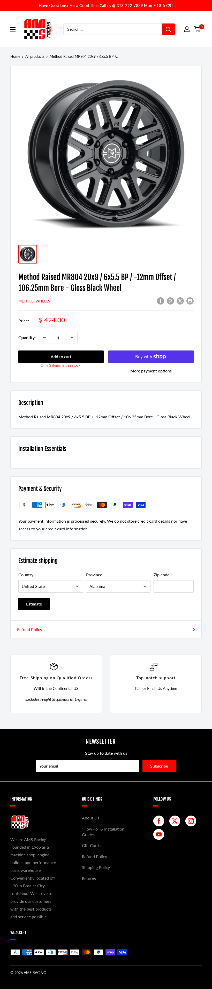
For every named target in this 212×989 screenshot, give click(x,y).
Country (25, 574)
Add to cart (61, 356)
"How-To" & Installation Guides (103, 831)
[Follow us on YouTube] (160, 834)
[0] (197, 29)
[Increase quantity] (71, 337)
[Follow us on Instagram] (192, 821)
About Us (90, 817)
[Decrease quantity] (44, 337)
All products (34, 56)
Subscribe (159, 765)
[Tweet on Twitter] (180, 301)
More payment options (151, 370)
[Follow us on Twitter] (176, 821)
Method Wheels (34, 301)
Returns (89, 878)
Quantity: (27, 337)
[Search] (168, 29)
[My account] (187, 29)
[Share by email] (190, 301)
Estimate (34, 603)
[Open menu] (13, 29)
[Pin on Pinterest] (170, 301)
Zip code (162, 574)
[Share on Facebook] (160, 301)
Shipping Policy (96, 867)
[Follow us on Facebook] (160, 821)
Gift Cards (91, 845)
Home (15, 56)
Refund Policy (29, 629)
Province (94, 574)
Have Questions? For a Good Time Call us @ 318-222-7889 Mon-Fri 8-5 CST (106, 5)
